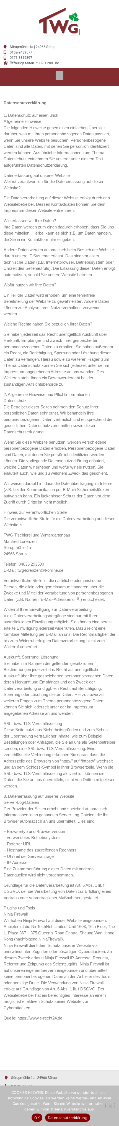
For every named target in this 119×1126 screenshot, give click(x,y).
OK (37, 1117)
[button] (59, 75)
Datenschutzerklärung (67, 1117)
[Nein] (110, 1105)
